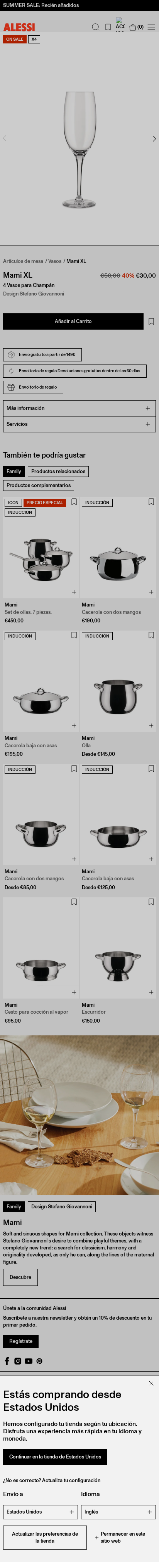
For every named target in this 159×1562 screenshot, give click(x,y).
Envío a (13, 1494)
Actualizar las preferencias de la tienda (45, 1537)
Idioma (90, 1494)
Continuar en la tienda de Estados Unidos (55, 1457)
